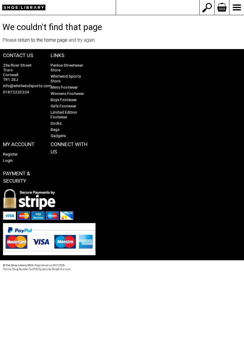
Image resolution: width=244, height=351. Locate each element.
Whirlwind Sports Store (66, 78)
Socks (56, 123)
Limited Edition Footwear (64, 114)
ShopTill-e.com (61, 269)
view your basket (221, 7)
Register (10, 154)
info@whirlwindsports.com (157, 7)
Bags (55, 130)
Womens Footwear (67, 94)
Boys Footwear (64, 100)
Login (8, 161)
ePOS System (40, 269)
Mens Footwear (64, 87)
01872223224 (16, 92)
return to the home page (43, 40)
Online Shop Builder (16, 269)
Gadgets (58, 136)
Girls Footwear (63, 106)
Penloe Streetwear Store (67, 67)
